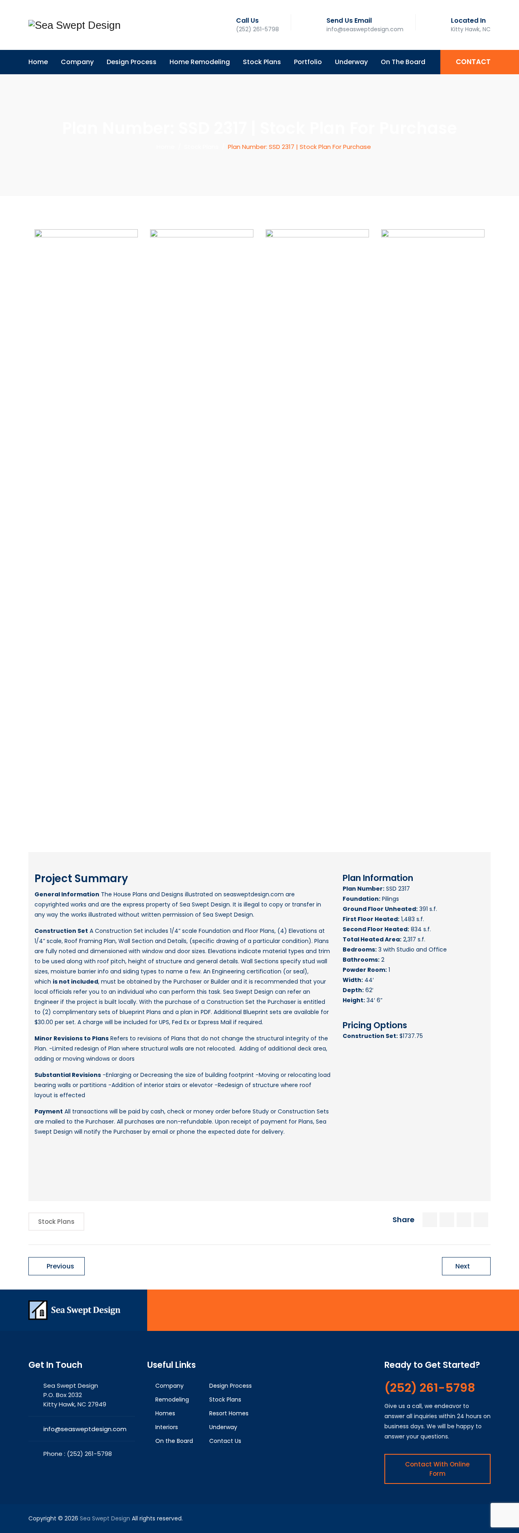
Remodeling (172, 1399)
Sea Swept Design (105, 1518)
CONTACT (473, 62)
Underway (351, 62)
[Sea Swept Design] (74, 25)
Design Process (132, 62)
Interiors (166, 1427)
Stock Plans (262, 62)
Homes (165, 1413)
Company (77, 62)
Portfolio (308, 62)
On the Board (403, 62)
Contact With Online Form (437, 1469)
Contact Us (225, 1441)
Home (38, 62)
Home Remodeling (199, 62)
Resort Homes (229, 1413)
